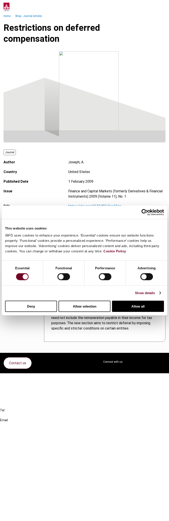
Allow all (138, 306)
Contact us (17, 363)
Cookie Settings (21, 507)
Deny (31, 306)
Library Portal (19, 463)
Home (7, 16)
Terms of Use (19, 515)
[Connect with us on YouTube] (151, 361)
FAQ (12, 387)
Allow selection (84, 306)
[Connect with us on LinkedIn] (140, 361)
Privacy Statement (23, 491)
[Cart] (152, 7)
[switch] (63, 276)
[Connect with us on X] (130, 361)
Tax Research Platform (27, 447)
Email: (4, 420)
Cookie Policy (114, 251)
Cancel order (18, 379)
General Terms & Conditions (30, 483)
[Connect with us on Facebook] (161, 361)
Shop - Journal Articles (28, 16)
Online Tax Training (23, 455)
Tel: (2, 410)
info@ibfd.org (10, 425)
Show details (145, 293)
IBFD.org (15, 439)
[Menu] (161, 7)
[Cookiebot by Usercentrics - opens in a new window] (144, 212)
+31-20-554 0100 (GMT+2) (21, 415)
